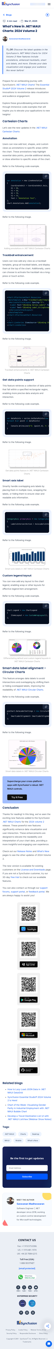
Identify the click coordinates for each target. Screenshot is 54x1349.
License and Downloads (33, 869)
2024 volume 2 (36, 821)
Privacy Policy (10, 1330)
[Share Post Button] (47, 1326)
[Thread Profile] (33, 1313)
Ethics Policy (43, 1333)
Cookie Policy (23, 1330)
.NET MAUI (9, 1134)
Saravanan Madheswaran (19, 39)
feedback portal (37, 891)
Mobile (18, 1140)
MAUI (7, 1140)
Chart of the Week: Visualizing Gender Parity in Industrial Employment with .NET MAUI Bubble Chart (28, 1108)
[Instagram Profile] (27, 1313)
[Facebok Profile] (18, 1287)
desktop (35, 1134)
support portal (18, 891)
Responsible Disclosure (28, 1333)
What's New (33, 1140)
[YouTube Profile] (36, 1287)
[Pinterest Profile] (21, 1313)
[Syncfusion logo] (11, 4)
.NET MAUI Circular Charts (29, 689)
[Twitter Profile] (24, 1287)
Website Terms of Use (38, 1330)
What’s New (43, 851)
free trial (15, 877)
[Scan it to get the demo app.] (28, 920)
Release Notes (24, 851)
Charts (23, 1134)
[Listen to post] (47, 15)
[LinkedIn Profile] (30, 1287)
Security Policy (12, 1333)
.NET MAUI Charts (25, 84)
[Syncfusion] (27, 1322)
